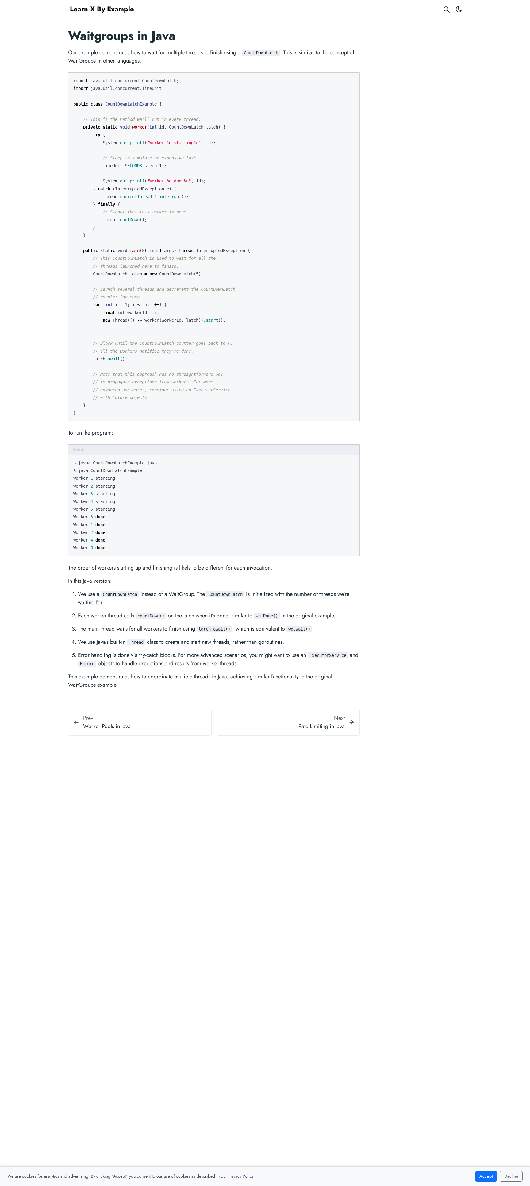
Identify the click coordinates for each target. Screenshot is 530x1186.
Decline (511, 1176)
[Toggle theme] (459, 9)
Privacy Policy (240, 1176)
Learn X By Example (102, 9)
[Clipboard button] (352, 79)
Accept (486, 1176)
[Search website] (446, 9)
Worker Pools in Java (107, 726)
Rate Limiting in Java (321, 726)
